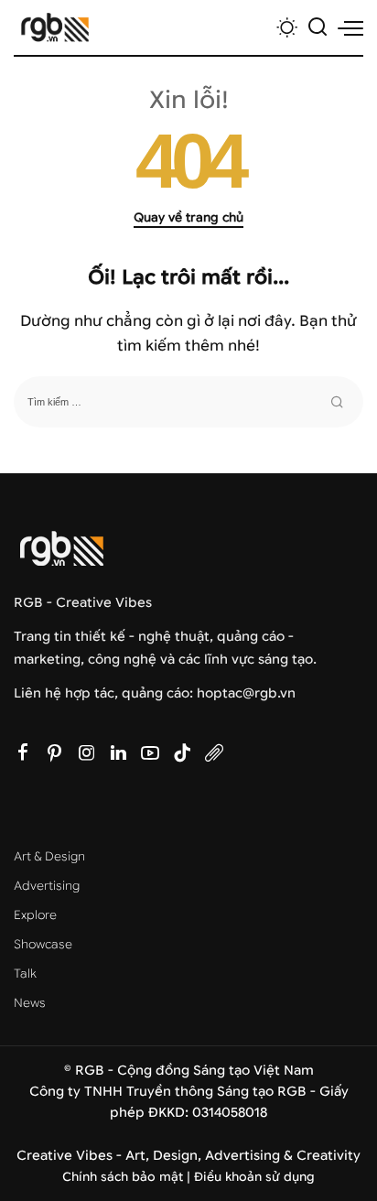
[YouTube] (150, 754)
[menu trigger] (350, 27)
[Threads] (214, 754)
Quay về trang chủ (188, 217)
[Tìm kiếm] (318, 27)
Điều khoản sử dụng (254, 1177)
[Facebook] (23, 754)
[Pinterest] (55, 754)
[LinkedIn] (118, 754)
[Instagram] (87, 754)
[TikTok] (182, 754)
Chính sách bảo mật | (128, 1177)
